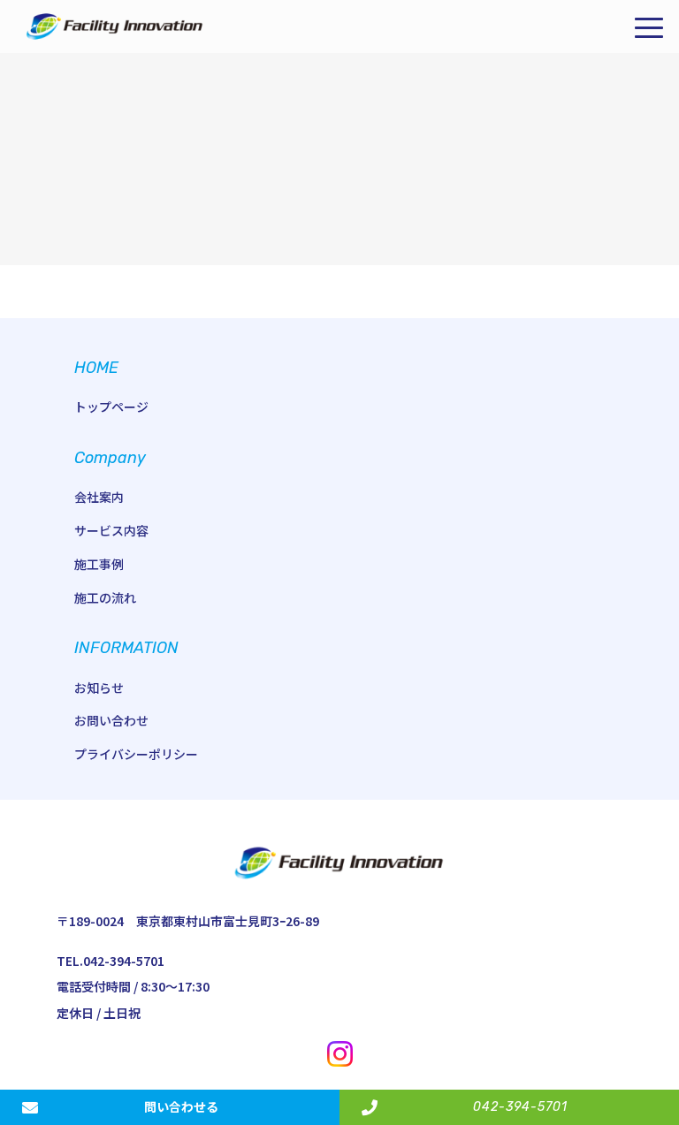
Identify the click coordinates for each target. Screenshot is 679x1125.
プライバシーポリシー (136, 754)
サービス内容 (111, 530)
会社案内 (99, 496)
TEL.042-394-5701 (110, 960)
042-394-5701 (520, 1106)
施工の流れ (105, 597)
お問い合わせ (111, 720)
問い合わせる (181, 1106)
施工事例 (99, 564)
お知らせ (99, 687)
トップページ (111, 406)
